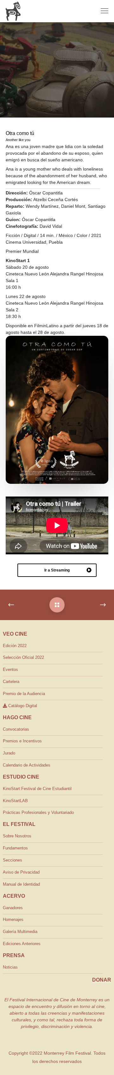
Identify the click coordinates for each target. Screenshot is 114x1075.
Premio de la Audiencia (24, 693)
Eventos (10, 669)
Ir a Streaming (57, 570)
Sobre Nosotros (17, 836)
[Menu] (101, 11)
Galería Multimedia (20, 931)
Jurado (9, 753)
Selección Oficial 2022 (23, 657)
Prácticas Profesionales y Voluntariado (38, 812)
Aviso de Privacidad (21, 872)
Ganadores (13, 907)
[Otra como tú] (57, 604)
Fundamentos (15, 848)
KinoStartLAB (15, 800)
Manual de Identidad (21, 884)
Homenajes (13, 919)
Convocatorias (16, 729)
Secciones (12, 860)
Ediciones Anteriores (22, 943)
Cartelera (11, 681)
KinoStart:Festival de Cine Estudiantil (37, 788)
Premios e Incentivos (22, 741)
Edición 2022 (15, 645)
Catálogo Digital (22, 705)
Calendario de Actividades (26, 765)
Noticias (10, 967)
